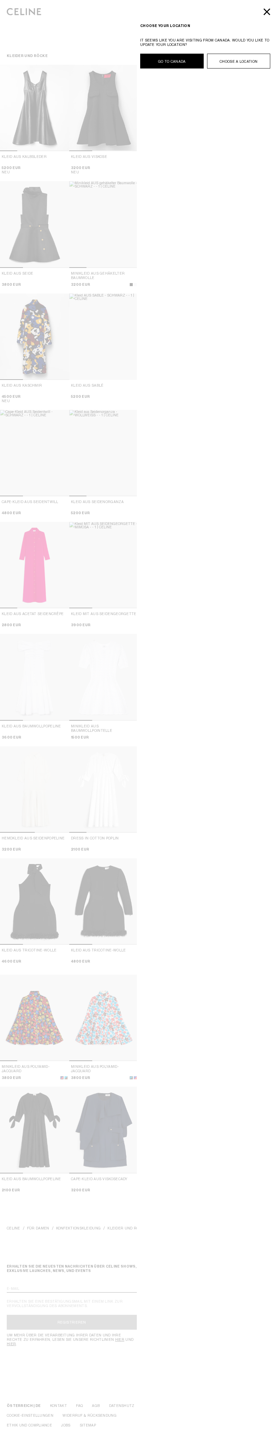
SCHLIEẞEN (266, 12)
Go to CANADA (172, 61)
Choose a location (238, 61)
